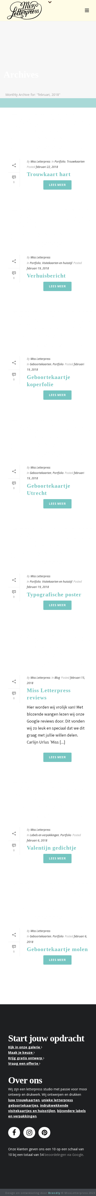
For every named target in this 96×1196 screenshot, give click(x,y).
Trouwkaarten (76, 161)
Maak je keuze (21, 1052)
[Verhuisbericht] (48, 229)
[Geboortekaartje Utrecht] (48, 439)
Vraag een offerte (23, 1063)
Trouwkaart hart (49, 174)
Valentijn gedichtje (51, 848)
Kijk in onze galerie (24, 1047)
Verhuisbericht (46, 276)
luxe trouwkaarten (24, 1100)
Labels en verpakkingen (44, 835)
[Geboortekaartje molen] (48, 902)
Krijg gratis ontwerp (25, 1058)
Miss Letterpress (40, 161)
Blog (57, 678)
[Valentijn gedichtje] (48, 801)
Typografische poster (54, 594)
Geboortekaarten (40, 364)
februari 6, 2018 (37, 840)
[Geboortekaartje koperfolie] (48, 330)
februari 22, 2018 (47, 167)
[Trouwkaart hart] (48, 133)
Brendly (54, 1193)
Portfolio (60, 161)
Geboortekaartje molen (57, 949)
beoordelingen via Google (64, 1154)
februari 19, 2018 (38, 268)
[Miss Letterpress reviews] (48, 649)
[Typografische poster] (48, 548)
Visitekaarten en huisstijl (57, 263)
